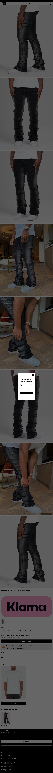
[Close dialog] (33, 375)
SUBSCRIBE (26, 393)
